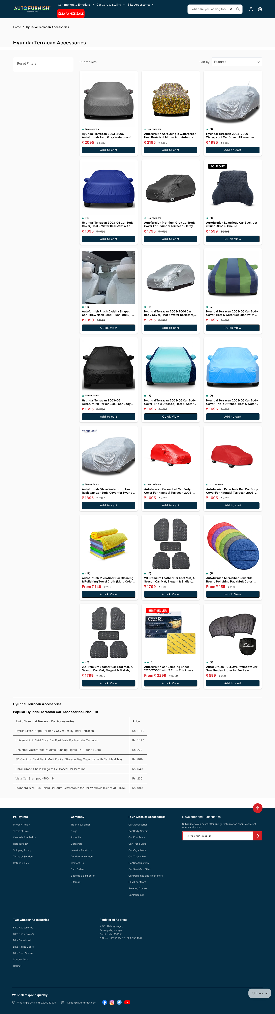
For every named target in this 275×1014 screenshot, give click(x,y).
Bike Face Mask (22, 940)
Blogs (74, 831)
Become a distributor (83, 875)
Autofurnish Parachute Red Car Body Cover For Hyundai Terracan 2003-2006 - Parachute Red (232, 490)
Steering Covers (137, 888)
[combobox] (215, 9)
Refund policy (21, 862)
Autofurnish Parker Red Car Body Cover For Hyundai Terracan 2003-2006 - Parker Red (168, 490)
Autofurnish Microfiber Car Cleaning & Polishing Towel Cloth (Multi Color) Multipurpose (108, 579)
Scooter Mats (21, 959)
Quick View (232, 239)
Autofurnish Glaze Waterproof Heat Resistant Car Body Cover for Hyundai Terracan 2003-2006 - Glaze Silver (108, 490)
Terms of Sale (21, 831)
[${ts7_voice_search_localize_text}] (231, 9)
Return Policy (21, 843)
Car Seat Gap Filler (139, 869)
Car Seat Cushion (138, 862)
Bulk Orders (77, 869)
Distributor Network (82, 856)
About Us (76, 837)
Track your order (80, 824)
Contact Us (77, 862)
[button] (76, 4)
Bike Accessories (23, 927)
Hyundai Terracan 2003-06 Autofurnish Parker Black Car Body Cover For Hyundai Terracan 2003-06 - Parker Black (108, 402)
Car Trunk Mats (137, 843)
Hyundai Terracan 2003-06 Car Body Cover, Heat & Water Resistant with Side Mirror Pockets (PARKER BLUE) (108, 224)
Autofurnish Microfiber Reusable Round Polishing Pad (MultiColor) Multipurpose (230, 579)
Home (17, 27)
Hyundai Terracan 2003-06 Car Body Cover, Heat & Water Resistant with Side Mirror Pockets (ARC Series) (232, 313)
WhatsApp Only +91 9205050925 (36, 1002)
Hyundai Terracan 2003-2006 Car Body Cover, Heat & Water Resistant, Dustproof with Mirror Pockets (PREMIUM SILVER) (169, 313)
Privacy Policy (21, 824)
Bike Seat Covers (23, 953)
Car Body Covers (138, 831)
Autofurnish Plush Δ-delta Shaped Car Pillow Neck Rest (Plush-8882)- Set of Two (107, 313)
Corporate (77, 843)
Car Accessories (137, 824)
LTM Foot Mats (137, 881)
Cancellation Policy (24, 837)
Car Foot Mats (136, 837)
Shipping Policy (22, 850)
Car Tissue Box (137, 856)
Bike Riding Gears (23, 946)
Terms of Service (23, 856)
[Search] (238, 9)
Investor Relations (81, 850)
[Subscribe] (257, 835)
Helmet (17, 965)
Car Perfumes (136, 894)
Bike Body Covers (23, 933)
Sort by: (205, 62)
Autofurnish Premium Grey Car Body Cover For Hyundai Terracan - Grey (170, 224)
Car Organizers (137, 850)
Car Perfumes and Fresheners (145, 875)
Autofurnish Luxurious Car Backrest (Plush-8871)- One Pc (231, 224)
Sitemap (75, 881)
